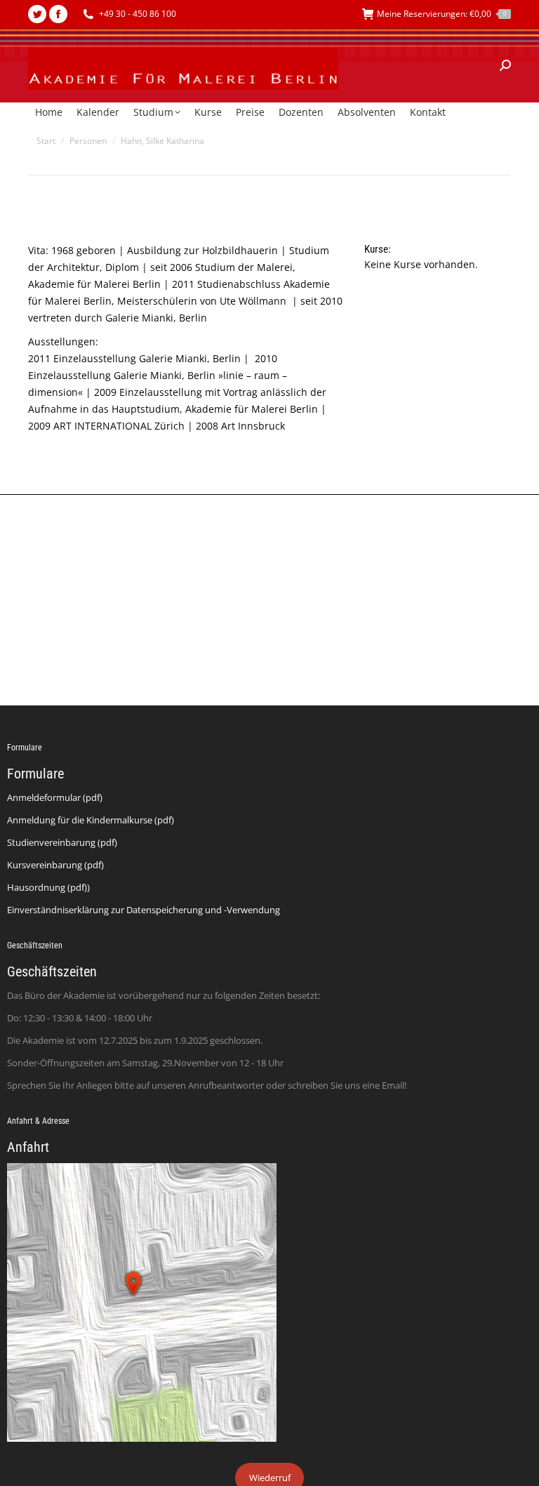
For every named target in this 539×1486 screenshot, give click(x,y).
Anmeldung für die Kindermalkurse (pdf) (90, 820)
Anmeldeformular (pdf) (54, 797)
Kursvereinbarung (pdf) (55, 864)
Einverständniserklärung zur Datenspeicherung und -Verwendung (143, 909)
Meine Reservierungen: (441, 14)
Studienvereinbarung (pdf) (62, 842)
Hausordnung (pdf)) (48, 887)
